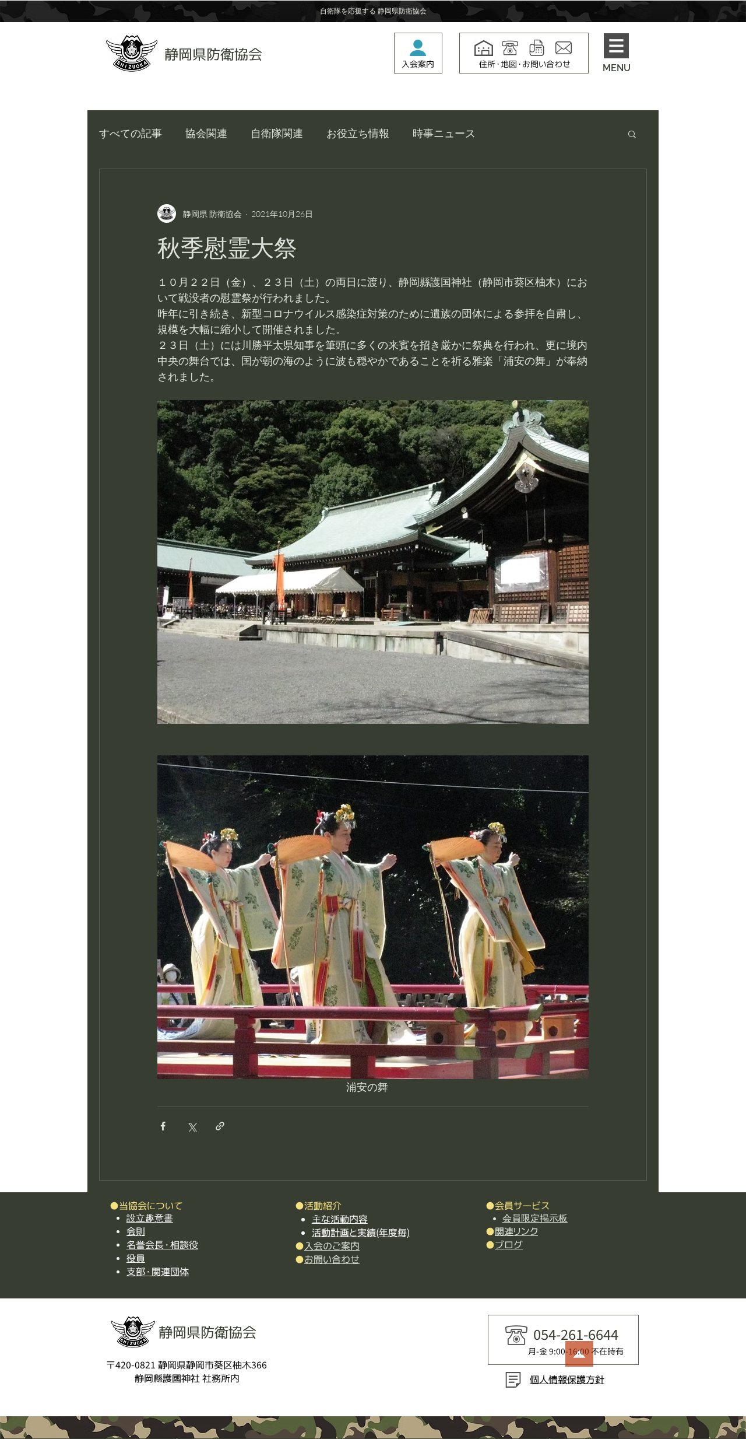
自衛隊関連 (277, 133)
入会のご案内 (332, 1246)
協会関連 (206, 133)
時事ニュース (444, 133)
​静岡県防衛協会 (213, 54)
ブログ (509, 1244)
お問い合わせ (332, 1259)
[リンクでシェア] (220, 1126)
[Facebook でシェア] (162, 1126)
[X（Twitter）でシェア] (191, 1126)
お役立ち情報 (357, 133)
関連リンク (516, 1231)
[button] (616, 45)
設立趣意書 (149, 1218)
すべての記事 (130, 133)
